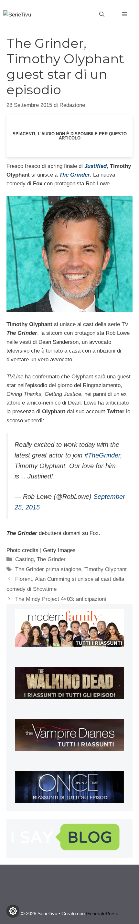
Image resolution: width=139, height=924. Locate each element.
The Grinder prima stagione (48, 569)
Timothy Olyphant (105, 569)
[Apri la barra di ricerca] (102, 14)
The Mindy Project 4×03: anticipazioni (60, 599)
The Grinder (51, 559)
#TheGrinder (102, 455)
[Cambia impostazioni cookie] (12, 911)
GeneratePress (102, 913)
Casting (24, 559)
